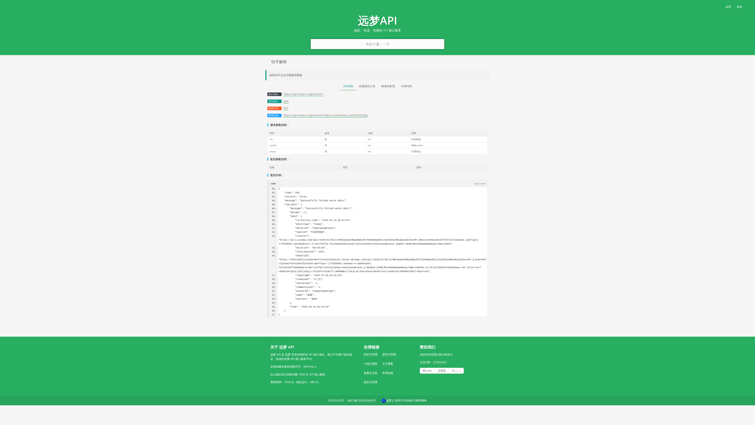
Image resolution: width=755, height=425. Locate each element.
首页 (728, 7)
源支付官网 (389, 354)
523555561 (440, 362)
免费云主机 (371, 373)
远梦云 (390, 400)
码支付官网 (371, 354)
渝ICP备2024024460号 (361, 400)
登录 (739, 7)
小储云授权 (371, 363)
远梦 (283, 347)
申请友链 (387, 373)
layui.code (479, 183)
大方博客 (387, 363)
